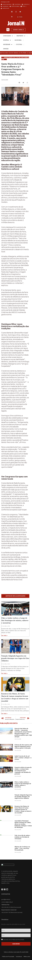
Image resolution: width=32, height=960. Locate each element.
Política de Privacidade (18, 939)
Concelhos (7, 36)
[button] (7, 29)
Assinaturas (19, 956)
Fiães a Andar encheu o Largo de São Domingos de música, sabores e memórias (14, 620)
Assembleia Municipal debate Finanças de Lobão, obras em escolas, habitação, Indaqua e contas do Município (23, 824)
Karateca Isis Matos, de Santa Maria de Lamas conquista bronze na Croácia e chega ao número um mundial (23, 810)
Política (6, 40)
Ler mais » (4, 635)
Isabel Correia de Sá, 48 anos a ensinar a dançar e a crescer (23, 757)
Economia (18, 40)
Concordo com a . (13, 939)
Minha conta (27, 956)
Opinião (5, 49)
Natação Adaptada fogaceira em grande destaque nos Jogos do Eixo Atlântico (15, 658)
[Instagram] (16, 11)
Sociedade (6, 44)
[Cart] (12, 17)
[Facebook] (11, 11)
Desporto (20, 36)
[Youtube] (20, 11)
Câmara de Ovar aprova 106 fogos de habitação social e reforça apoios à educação (23, 746)
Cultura (19, 44)
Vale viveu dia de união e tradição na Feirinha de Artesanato (22, 837)
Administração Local (10, 57)
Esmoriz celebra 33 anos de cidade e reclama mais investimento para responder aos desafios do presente (23, 771)
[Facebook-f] (2, 889)
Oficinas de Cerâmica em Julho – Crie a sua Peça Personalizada (22, 848)
